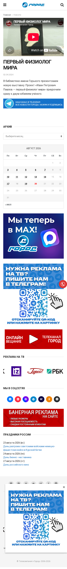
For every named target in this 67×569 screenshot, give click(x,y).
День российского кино (16, 464)
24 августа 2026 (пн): (14, 453)
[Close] (64, 487)
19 (26, 183)
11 (17, 177)
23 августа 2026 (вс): (14, 442)
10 (8, 177)
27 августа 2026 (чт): (14, 461)
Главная (7, 15)
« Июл (8, 205)
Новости (17, 15)
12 (26, 177)
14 (45, 177)
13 (35, 177)
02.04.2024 (8, 74)
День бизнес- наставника (17, 457)
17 (8, 183)
